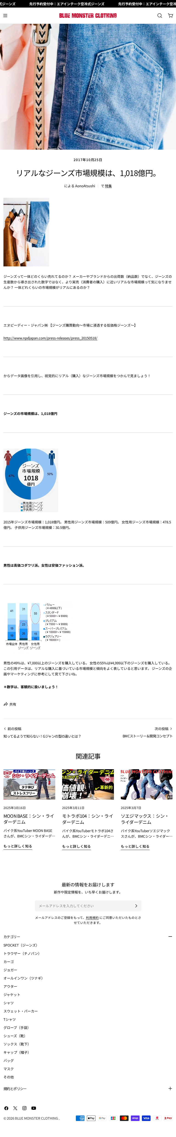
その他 (8, 1077)
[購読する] (136, 906)
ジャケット (11, 994)
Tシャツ (9, 1019)
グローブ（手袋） (17, 1027)
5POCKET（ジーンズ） (21, 945)
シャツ (8, 1002)
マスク (8, 1068)
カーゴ (8, 961)
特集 (108, 185)
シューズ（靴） (15, 1035)
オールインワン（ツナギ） (24, 978)
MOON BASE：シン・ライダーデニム (28, 818)
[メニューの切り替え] (5, 15)
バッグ (8, 1060)
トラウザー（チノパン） (22, 953)
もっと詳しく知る (17, 846)
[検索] (159, 15)
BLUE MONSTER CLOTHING (37, 1118)
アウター (10, 986)
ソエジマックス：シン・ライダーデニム (145, 818)
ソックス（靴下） (17, 1044)
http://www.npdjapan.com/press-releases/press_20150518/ (50, 338)
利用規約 (92, 917)
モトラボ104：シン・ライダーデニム (87, 818)
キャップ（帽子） (17, 1052)
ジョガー (10, 969)
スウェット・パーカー (20, 1011)
